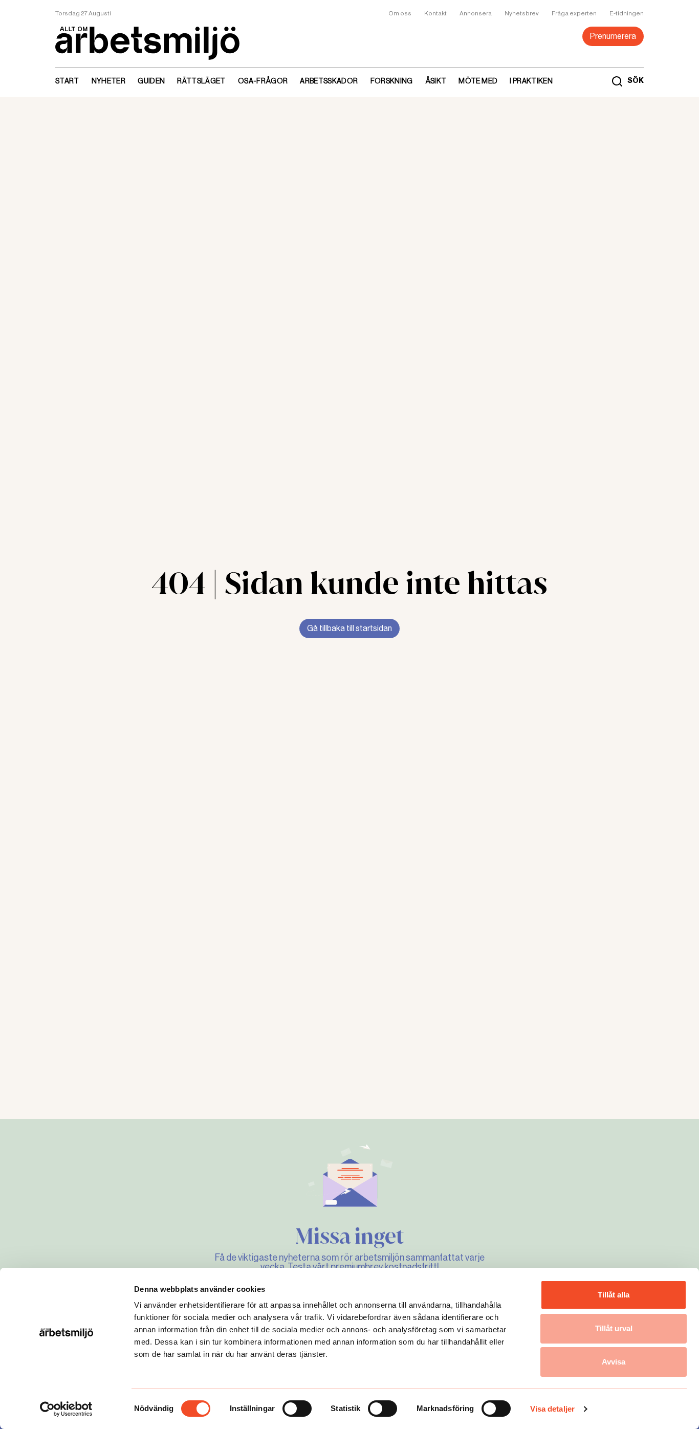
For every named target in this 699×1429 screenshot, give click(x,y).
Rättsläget (201, 81)
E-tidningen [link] (626, 13)
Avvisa (613, 1361)
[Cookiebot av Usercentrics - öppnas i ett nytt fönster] (66, 1409)
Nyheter (108, 81)
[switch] (297, 1408)
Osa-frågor (263, 81)
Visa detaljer (552, 1408)
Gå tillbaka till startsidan (349, 628)
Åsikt (436, 81)
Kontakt (435, 13)
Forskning (391, 81)
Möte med (477, 81)
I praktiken (531, 81)
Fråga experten (574, 13)
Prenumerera (613, 36)
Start (67, 81)
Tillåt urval (613, 1328)
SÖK (635, 80)
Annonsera (476, 13)
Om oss (399, 13)
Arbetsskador (329, 81)
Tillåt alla (613, 1294)
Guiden (151, 81)
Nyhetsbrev (522, 13)
